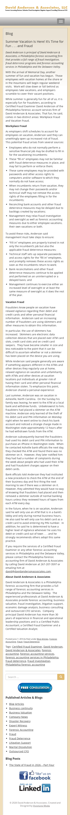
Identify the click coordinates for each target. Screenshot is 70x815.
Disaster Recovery (20, 721)
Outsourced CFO (19, 751)
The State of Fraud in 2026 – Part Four (31, 765)
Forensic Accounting (21, 729)
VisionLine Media (41, 805)
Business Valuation (20, 712)
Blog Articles (42, 639)
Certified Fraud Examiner (27, 646)
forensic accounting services (37, 654)
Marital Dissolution (20, 747)
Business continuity (21, 708)
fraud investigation (38, 661)
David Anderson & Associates (23, 650)
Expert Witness (18, 725)
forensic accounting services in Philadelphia (32, 657)
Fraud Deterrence (31, 641)
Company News (18, 717)
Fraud (19, 641)
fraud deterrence (16, 661)
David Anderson (53, 646)
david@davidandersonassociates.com (28, 571)
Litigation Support (20, 742)
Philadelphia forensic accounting (25, 664)
